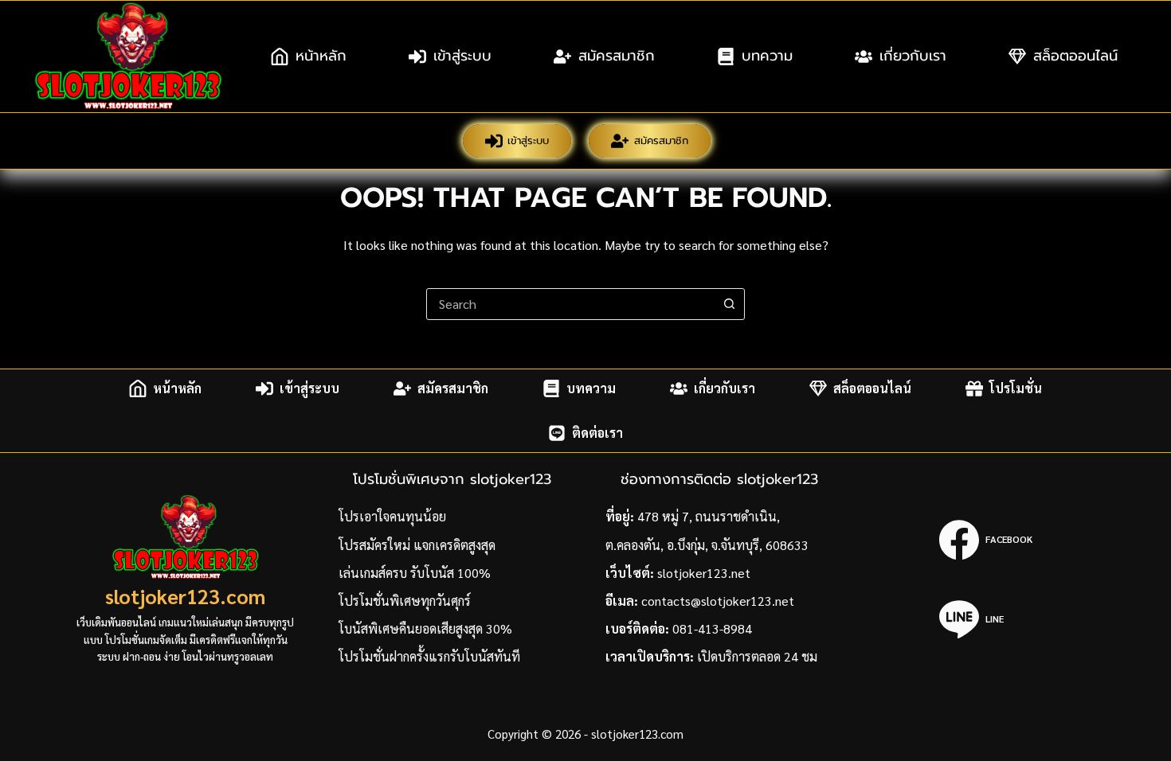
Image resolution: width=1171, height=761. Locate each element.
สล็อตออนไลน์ (1075, 56)
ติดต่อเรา (597, 432)
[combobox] (570, 304)
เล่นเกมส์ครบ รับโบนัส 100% (415, 572)
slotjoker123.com (185, 596)
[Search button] (729, 304)
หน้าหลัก (321, 56)
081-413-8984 (712, 628)
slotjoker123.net (703, 572)
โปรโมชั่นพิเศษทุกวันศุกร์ (405, 600)
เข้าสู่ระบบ (462, 56)
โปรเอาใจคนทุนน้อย (392, 516)
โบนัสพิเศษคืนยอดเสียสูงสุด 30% (425, 628)
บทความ (767, 56)
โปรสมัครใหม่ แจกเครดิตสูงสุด (417, 545)
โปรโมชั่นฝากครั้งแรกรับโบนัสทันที (429, 656)
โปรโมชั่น (1015, 388)
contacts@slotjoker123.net (717, 600)
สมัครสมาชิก (616, 56)
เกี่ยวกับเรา (912, 56)
